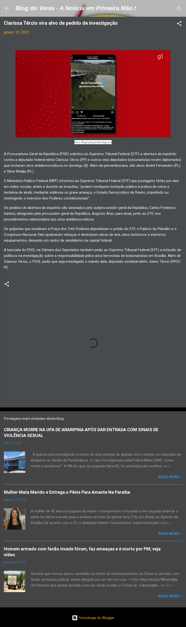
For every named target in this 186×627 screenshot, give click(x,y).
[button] (179, 24)
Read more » (170, 477)
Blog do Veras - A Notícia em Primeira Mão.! (76, 8)
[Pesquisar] (179, 9)
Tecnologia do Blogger (96, 618)
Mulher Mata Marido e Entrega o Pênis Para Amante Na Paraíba (67, 492)
